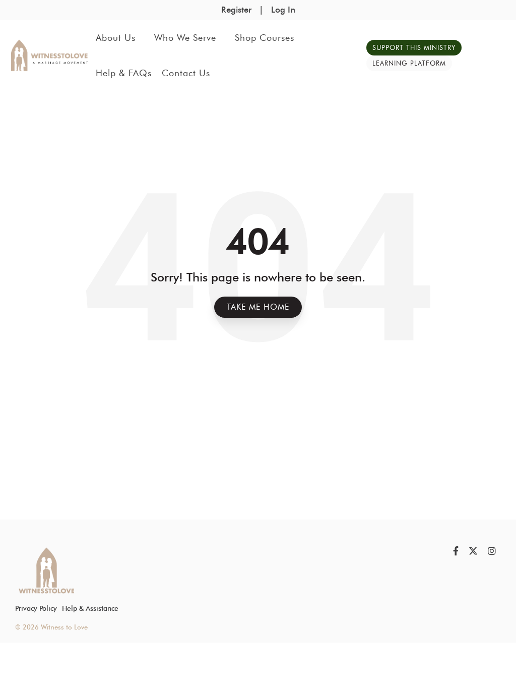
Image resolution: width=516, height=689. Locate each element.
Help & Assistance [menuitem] (90, 608)
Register (236, 10)
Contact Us (186, 73)
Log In (283, 10)
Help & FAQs (124, 73)
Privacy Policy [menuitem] (36, 608)
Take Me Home (258, 307)
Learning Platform (409, 63)
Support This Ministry (414, 47)
